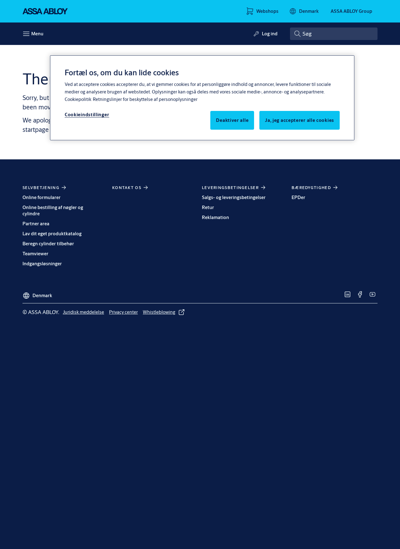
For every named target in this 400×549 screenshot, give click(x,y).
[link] (347, 294)
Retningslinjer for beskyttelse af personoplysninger (145, 99)
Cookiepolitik (78, 99)
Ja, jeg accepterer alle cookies (299, 120)
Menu (37, 34)
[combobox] (334, 33)
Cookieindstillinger (87, 114)
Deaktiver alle (232, 120)
